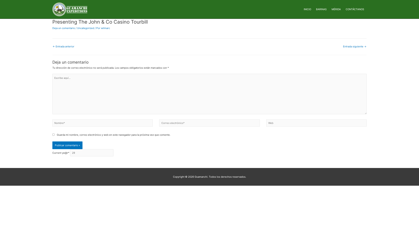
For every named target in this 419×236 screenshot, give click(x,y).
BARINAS (321, 9)
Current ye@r (60, 152)
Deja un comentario (63, 28)
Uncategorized (85, 28)
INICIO (307, 9)
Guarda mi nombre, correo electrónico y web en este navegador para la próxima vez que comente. (113, 134)
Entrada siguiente (354, 46)
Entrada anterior (63, 46)
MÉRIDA (336, 9)
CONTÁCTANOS (355, 9)
